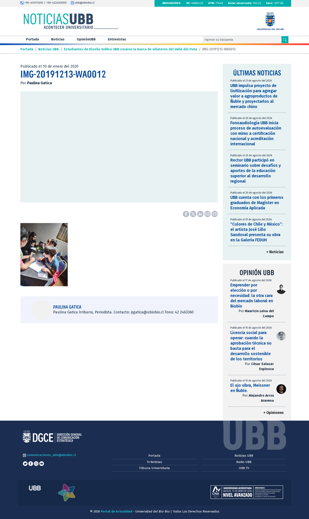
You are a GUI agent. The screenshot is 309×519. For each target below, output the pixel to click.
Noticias (58, 39)
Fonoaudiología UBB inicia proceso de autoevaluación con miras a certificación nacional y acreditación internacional (255, 133)
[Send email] (207, 214)
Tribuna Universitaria (154, 468)
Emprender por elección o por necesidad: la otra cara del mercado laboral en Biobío (251, 296)
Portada (32, 39)
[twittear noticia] (193, 214)
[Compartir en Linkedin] (200, 214)
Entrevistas (117, 39)
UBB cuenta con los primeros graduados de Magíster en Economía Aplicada (256, 202)
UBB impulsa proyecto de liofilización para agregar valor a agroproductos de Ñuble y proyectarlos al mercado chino (253, 96)
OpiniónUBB (86, 39)
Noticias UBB (244, 455)
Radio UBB (243, 462)
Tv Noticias (154, 462)
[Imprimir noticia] (214, 214)
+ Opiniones (273, 413)
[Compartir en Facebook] (186, 214)
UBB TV (244, 468)
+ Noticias (275, 252)
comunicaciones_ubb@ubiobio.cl (51, 455)
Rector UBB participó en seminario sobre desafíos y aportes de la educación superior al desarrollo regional (255, 171)
